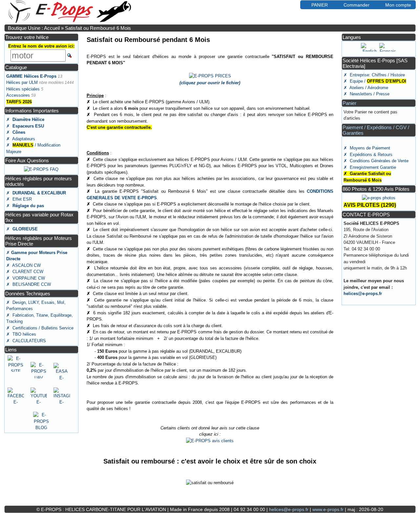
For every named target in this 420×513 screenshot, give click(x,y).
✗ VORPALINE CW (25, 278)
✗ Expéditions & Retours (368, 154)
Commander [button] (356, 5)
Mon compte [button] (398, 5)
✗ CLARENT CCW (24, 271)
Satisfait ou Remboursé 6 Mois (98, 28)
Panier (349, 103)
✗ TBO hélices (21, 334)
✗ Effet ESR (19, 199)
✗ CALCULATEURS (26, 340)
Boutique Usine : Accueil (34, 28)
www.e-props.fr (328, 509)
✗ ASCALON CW (23, 265)
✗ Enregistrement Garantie (370, 167)
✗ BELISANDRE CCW (28, 284)
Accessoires (18, 95)
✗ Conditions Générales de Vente (376, 160)
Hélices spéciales (23, 89)
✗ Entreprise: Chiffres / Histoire (374, 74)
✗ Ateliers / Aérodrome (366, 87)
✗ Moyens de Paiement (367, 148)
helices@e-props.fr (363, 293)
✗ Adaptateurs (20, 138)
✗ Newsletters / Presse (366, 93)
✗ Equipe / (375, 81)
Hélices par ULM (22, 82)
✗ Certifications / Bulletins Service (40, 328)
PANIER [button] (319, 5)
